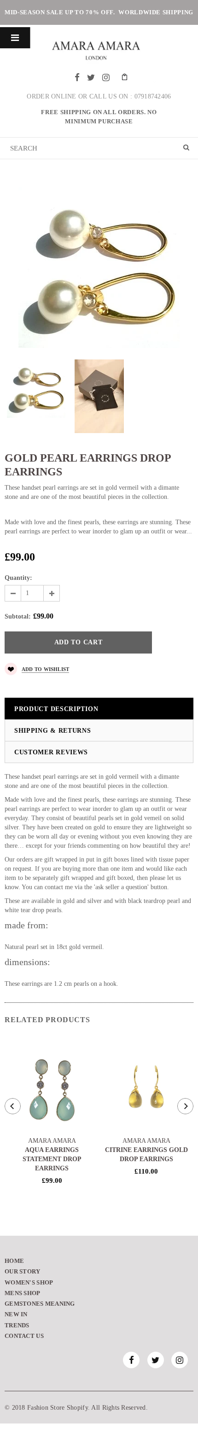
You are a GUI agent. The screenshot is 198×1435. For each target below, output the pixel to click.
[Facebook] (77, 77)
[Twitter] (91, 77)
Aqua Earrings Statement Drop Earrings (52, 1159)
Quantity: (18, 577)
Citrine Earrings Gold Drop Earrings (146, 1154)
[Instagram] (106, 77)
